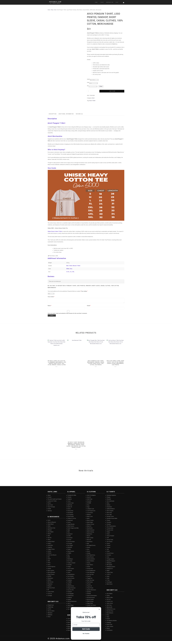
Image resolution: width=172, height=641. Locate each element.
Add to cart (112, 91)
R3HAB (89, 593)
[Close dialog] (99, 609)
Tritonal (108, 545)
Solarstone (109, 506)
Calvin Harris (51, 591)
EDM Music (70, 559)
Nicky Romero (90, 557)
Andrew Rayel (51, 541)
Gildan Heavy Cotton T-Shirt (55, 231)
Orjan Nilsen (90, 564)
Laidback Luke (90, 508)
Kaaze (108, 618)
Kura (88, 504)
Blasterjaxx (50, 578)
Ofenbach (50, 612)
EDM (68, 557)
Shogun (108, 497)
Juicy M (89, 497)
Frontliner (69, 580)
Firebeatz (69, 570)
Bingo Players (51, 574)
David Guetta (70, 516)
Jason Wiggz (70, 605)
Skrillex (108, 504)
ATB (49, 560)
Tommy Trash (110, 539)
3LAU (49, 520)
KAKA (68, 622)
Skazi (108, 503)
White (67, 268)
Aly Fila (49, 537)
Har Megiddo (70, 593)
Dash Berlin (70, 512)
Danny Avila (70, 510)
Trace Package (51, 506)
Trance (108, 543)
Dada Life (69, 506)
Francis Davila (70, 578)
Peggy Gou (89, 578)
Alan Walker (50, 531)
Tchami (108, 520)
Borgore (50, 585)
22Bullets (50, 614)
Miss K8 (89, 539)
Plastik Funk (51, 605)
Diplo (68, 530)
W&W (108, 570)
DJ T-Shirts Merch (55, 3)
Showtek (109, 499)
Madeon (89, 514)
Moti (88, 543)
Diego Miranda (70, 524)
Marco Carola (90, 520)
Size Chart (50, 504)
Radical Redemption (92, 595)
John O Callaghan (91, 495)
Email (89, 305)
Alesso (49, 533)
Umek (108, 551)
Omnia (88, 562)
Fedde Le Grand (71, 562)
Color (88, 82)
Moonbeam (89, 541)
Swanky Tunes (110, 516)
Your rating (84, 291)
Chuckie (69, 497)
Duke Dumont (70, 551)
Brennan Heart (51, 587)
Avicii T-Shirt (92, 100)
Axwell (49, 568)
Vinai (108, 557)
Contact (49, 497)
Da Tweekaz (70, 514)
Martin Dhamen (90, 530)
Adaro (49, 526)
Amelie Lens (110, 601)
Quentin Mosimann (91, 589)
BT (48, 589)
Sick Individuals (110, 501)
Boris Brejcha (110, 612)
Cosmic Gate (70, 503)
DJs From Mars (71, 541)
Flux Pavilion (70, 576)
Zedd (108, 578)
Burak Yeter (109, 624)
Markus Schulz (90, 524)
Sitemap (50, 510)
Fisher (68, 572)
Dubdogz (109, 622)
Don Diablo (70, 545)
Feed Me (69, 564)
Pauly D (89, 576)
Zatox (108, 576)
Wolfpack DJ (110, 568)
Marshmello (90, 528)
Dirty (68, 532)
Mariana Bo (109, 607)
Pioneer (89, 584)
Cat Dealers (109, 630)
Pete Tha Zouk (90, 580)
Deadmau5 (70, 520)
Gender (88, 79)
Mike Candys (90, 537)
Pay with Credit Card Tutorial (54, 499)
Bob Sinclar (50, 582)
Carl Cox (50, 593)
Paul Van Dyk (90, 574)
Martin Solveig (90, 532)
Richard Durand (91, 597)
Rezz (108, 614)
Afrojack (50, 529)
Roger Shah (90, 603)
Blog (117, 2)
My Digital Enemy (91, 545)
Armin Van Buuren (52, 555)
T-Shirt (102, 2)
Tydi (108, 549)
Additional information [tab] (66, 114)
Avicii (55, 9)
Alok (49, 535)
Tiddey (108, 532)
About (49, 495)
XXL (73, 271)
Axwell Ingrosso (51, 566)
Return (49, 503)
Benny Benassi (51, 572)
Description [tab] (52, 114)
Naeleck (69, 624)
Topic (108, 616)
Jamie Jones (110, 603)
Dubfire (69, 549)
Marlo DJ (89, 526)
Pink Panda (90, 582)
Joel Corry (109, 605)
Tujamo (108, 547)
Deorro (69, 522)
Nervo (88, 551)
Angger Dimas (51, 549)
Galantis (69, 584)
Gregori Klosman (71, 587)
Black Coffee (110, 597)
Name (49, 305)
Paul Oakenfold (90, 572)
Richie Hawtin (90, 599)
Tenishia (109, 524)
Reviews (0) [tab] (79, 114)
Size (88, 85)
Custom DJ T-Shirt (52, 501)
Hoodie (69, 599)
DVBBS (69, 553)
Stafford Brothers (111, 508)
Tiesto (108, 533)
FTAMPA (69, 582)
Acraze (49, 609)
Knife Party (89, 499)
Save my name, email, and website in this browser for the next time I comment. (67, 313)
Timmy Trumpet (110, 535)
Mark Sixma (109, 584)
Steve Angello (110, 510)
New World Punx (91, 555)
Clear (101, 86)
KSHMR (89, 503)
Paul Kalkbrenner (91, 570)
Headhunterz (70, 595)
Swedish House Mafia (112, 518)
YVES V (109, 574)
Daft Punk (69, 504)
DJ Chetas (69, 537)
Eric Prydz (69, 560)
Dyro (68, 555)
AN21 (49, 539)
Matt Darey (89, 533)
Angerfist (50, 547)
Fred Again (109, 582)
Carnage (50, 595)
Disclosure (69, 533)
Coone (69, 501)
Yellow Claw (110, 572)
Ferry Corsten (70, 568)
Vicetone (109, 555)
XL (71, 271)
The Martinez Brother (112, 620)
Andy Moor (50, 545)
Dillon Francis (70, 526)
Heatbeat (69, 597)
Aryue (49, 616)
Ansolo (49, 551)
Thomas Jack (110, 530)
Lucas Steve (90, 512)
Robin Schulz (90, 601)
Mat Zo (88, 535)
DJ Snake (69, 543)
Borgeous (50, 584)
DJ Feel (69, 539)
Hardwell (69, 591)
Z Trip (108, 580)
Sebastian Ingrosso (111, 495)
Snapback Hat (109, 2)
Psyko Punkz (90, 587)
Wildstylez (109, 562)
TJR (108, 537)
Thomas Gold (110, 528)
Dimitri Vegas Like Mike (73, 528)
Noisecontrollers (91, 559)
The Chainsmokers (111, 526)
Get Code (86, 629)
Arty (49, 556)
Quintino (89, 591)
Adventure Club (51, 528)
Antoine (49, 553)
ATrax (49, 562)
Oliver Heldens (90, 560)
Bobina (49, 580)
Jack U (69, 603)
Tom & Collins (51, 610)
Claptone (69, 499)
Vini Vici (109, 599)
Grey (71, 268)
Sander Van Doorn (91, 605)
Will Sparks (109, 564)
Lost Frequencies (91, 510)
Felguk (69, 566)
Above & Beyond (52, 522)
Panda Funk (90, 568)
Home (96, 2)
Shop (52, 9)
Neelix (88, 547)
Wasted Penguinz (111, 560)
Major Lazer (90, 516)
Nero (88, 549)
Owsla (88, 566)
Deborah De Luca (111, 609)
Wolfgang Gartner (111, 566)
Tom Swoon (109, 541)
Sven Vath (109, 514)
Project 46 (89, 586)
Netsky (88, 553)
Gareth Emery (70, 586)
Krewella (89, 501)
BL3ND (49, 576)
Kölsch (69, 630)
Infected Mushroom (71, 601)
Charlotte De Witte (71, 495)
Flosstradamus (70, 574)
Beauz (108, 628)
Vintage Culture (110, 559)
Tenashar (109, 522)
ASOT (49, 558)
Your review (51, 296)
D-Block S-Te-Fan (71, 518)
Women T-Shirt (76, 265)
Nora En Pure (110, 611)
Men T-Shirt (69, 265)
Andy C (49, 543)
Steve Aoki (109, 512)
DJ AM (69, 535)
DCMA (49, 508)
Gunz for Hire (70, 589)
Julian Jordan (110, 626)
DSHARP (69, 547)
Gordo (108, 595)
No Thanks (86, 633)
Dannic (69, 508)
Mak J (88, 518)
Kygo (88, 506)
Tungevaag (50, 607)
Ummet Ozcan (110, 553)
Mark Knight (90, 522)
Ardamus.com (55, 2)
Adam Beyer (51, 524)
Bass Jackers (51, 570)
